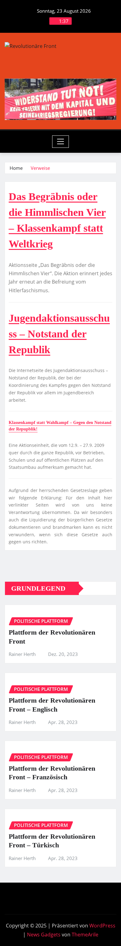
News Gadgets (43, 934)
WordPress (102, 925)
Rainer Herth (22, 654)
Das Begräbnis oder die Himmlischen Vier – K (57, 212)
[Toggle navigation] (60, 141)
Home (16, 168)
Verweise (40, 168)
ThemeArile (85, 934)
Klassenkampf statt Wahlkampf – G (43, 422)
